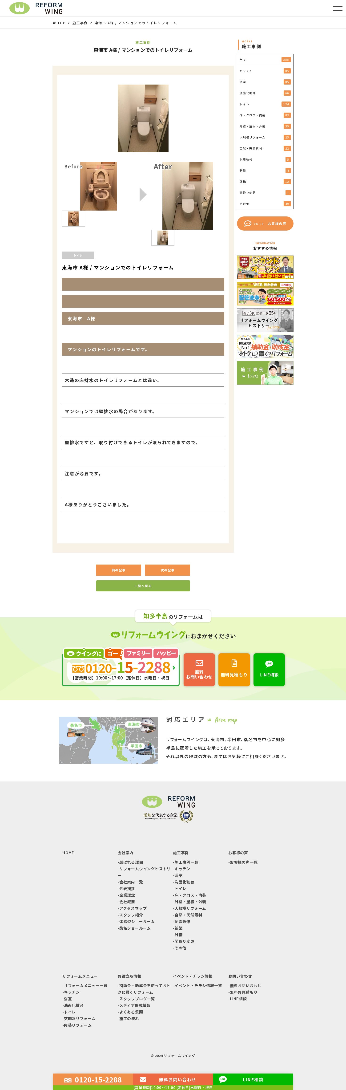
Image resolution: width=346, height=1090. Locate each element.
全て (264, 59)
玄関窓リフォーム (80, 1018)
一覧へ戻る (143, 586)
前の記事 (119, 570)
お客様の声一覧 (244, 862)
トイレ (180, 888)
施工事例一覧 (186, 862)
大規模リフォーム (190, 908)
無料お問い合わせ (246, 985)
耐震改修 (182, 921)
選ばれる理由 (131, 862)
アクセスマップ (133, 908)
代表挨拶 (127, 888)
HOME (68, 852)
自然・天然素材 (188, 915)
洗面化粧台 (184, 882)
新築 (179, 928)
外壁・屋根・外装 (190, 901)
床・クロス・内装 (190, 895)
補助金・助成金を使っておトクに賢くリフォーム (144, 989)
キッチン (182, 868)
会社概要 (127, 901)
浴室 (179, 875)
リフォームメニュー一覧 (86, 985)
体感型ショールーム (137, 921)
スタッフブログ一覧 (137, 998)
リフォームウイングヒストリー (144, 872)
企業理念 (127, 895)
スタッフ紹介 (131, 915)
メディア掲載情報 (135, 1005)
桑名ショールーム (135, 928)
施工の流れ (129, 1018)
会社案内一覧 (131, 882)
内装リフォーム (78, 1025)
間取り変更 (184, 941)
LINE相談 (238, 998)
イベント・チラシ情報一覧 (198, 985)
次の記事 (168, 570)
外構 (179, 934)
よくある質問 (131, 1012)
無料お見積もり (244, 992)
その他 (180, 948)
